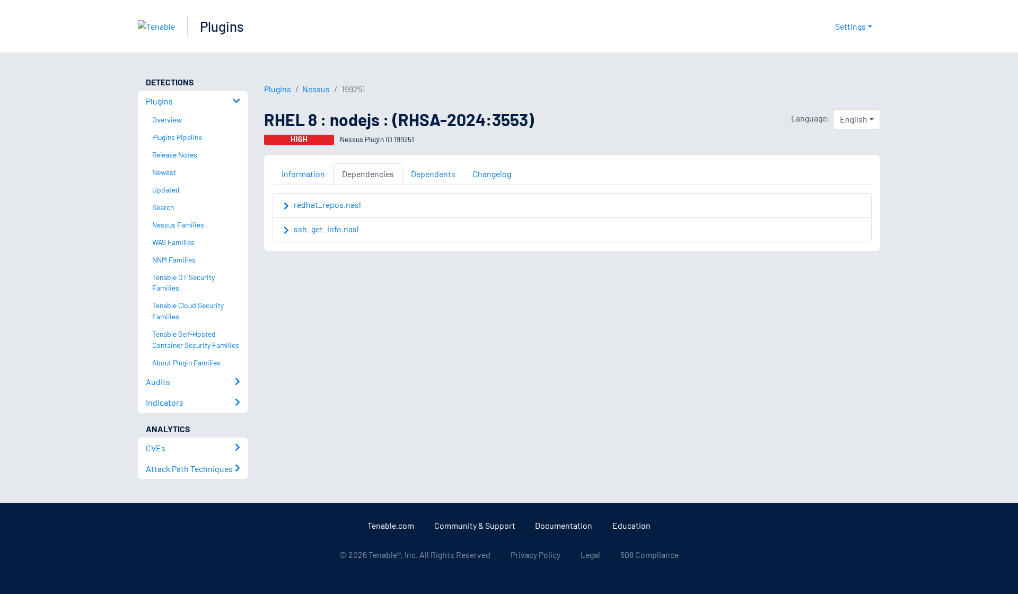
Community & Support (474, 525)
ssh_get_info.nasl (326, 229)
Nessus (316, 89)
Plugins (222, 26)
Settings (850, 26)
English (853, 119)
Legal (590, 554)
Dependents (433, 174)
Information (303, 174)
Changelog (491, 174)
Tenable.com (390, 525)
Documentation (563, 525)
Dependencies (368, 174)
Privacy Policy (535, 554)
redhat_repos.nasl (327, 204)
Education (631, 525)
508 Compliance (649, 554)
